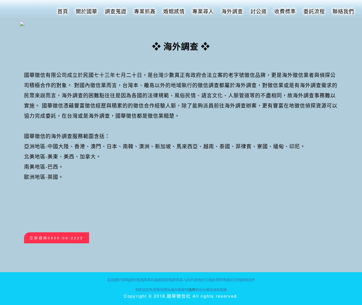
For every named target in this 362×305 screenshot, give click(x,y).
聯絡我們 (343, 11)
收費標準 (285, 11)
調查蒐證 (115, 11)
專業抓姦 (145, 11)
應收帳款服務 (216, 289)
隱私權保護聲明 (176, 289)
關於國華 (86, 11)
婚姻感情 (174, 11)
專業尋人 (203, 11)
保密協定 (142, 289)
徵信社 (200, 289)
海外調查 (232, 11)
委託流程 (314, 11)
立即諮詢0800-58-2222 (56, 237)
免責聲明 (156, 289)
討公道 (259, 11)
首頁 (62, 11)
